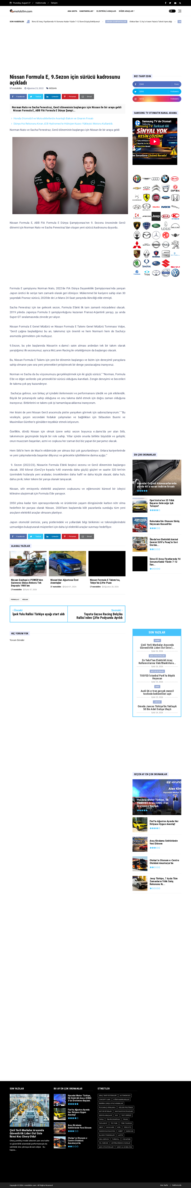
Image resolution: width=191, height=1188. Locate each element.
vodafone (127, 1139)
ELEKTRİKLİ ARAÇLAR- (107, 11)
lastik (120, 1135)
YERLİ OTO (127, 1127)
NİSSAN (53, 88)
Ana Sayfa (164, 1185)
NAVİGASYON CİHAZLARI (124, 1111)
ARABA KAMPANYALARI (82, 22)
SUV (116, 1115)
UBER (101, 1127)
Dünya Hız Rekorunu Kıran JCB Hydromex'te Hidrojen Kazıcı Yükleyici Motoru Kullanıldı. (63, 123)
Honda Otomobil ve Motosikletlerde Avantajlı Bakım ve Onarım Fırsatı (53, 118)
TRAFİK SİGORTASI (113, 1119)
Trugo (125, 1119)
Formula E (15, 599)
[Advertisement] (95, 46)
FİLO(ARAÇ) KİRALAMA (107, 1107)
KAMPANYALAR (86, 11)
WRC (119, 1127)
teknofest (148, 22)
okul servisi (104, 1139)
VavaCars (110, 1127)
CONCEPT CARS (104, 1099)
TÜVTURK (114, 1123)
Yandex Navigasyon (107, 1131)
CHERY (157, 640)
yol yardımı (103, 1143)
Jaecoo (157, 702)
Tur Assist (103, 1123)
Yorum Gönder (17, 640)
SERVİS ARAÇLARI (105, 1115)
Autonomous (125, 1095)
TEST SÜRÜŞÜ (126, 1115)
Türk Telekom (126, 1123)
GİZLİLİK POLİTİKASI (126, 1107)
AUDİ (157, 686)
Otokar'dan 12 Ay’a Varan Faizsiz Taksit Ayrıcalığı (116, 21)
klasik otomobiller (107, 1135)
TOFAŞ (101, 1119)
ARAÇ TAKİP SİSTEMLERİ (108, 1095)
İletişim (54, 3)
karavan (129, 1131)
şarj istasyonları (157, 656)
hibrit (120, 1131)
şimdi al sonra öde (124, 1147)
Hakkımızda (41, 3)
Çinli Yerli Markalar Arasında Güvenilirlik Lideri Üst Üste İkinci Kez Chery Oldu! (27, 1133)
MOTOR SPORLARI (157, 671)
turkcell (115, 1139)
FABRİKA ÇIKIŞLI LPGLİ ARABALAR (111, 1103)
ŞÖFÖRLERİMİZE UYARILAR (120, 1143)
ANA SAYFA (72, 11)
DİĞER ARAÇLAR (126, 11)
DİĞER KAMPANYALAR (121, 1099)
